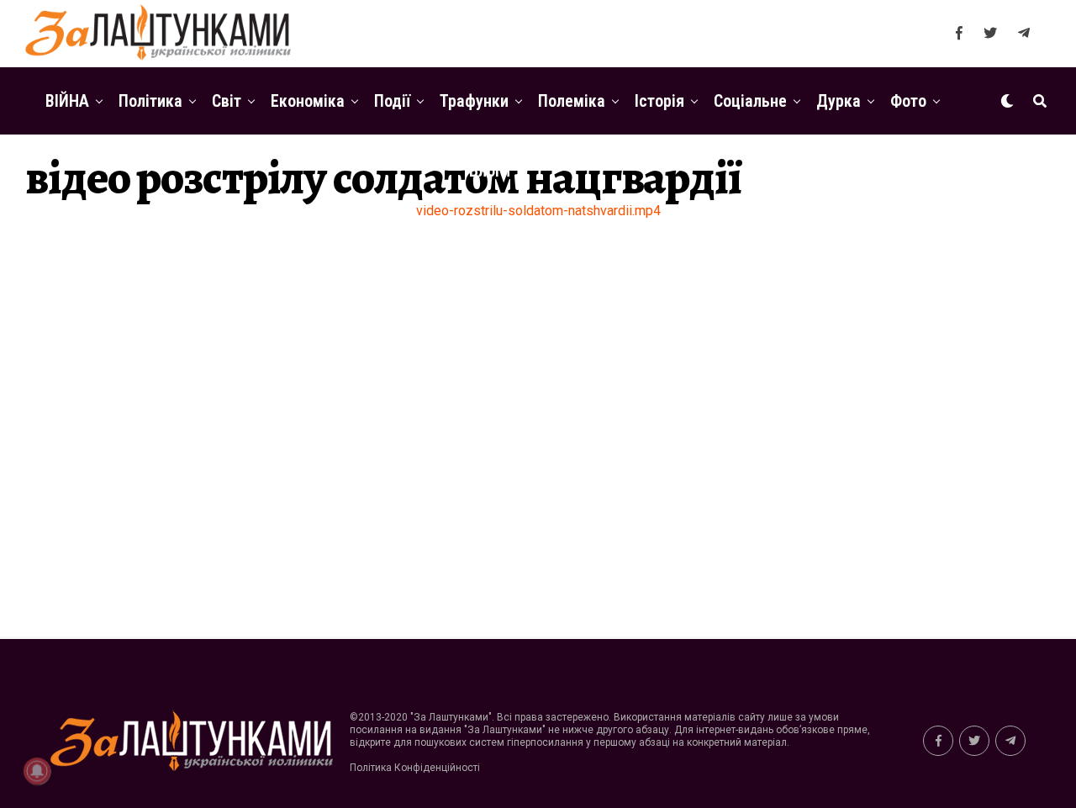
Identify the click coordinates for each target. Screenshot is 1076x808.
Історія (659, 101)
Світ (226, 101)
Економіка (308, 101)
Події (392, 101)
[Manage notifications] (37, 771)
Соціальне (750, 101)
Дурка (838, 101)
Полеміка (571, 101)
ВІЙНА (67, 101)
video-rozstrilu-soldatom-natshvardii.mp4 (538, 211)
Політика (150, 101)
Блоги (489, 171)
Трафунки (474, 101)
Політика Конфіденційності (415, 768)
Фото (908, 101)
